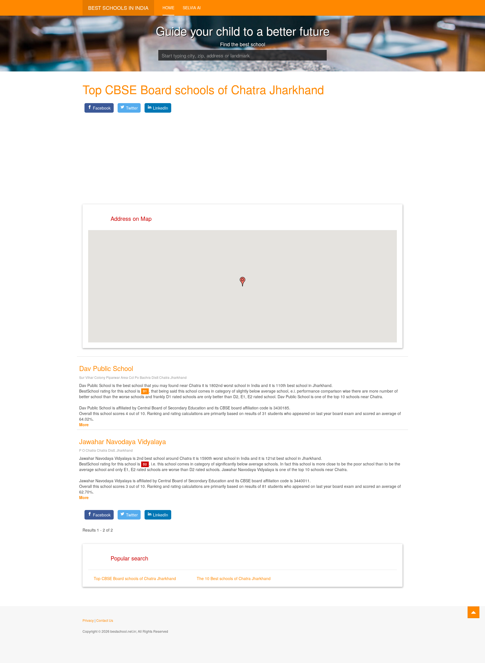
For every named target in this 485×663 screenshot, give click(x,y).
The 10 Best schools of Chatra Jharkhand (234, 578)
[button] (242, 281)
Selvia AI (192, 7)
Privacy (88, 620)
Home (168, 7)
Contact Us (104, 620)
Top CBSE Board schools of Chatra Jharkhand (135, 578)
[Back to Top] (473, 612)
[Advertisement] (242, 154)
